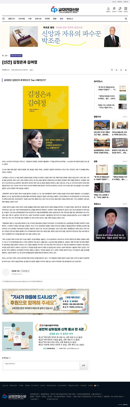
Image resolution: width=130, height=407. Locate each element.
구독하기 (114, 11)
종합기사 (11, 19)
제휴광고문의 (13, 385)
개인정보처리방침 (51, 385)
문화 (61, 19)
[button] (95, 225)
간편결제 (27, 385)
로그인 (114, 2)
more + (125, 116)
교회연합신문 (43, 399)
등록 (83, 365)
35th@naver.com (17, 274)
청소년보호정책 (62, 385)
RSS (97, 385)
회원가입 (119, 2)
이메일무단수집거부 (73, 385)
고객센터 (90, 385)
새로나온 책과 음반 (16, 55)
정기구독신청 (35, 385)
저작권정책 (83, 385)
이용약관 (42, 385)
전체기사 (126, 2)
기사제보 (120, 11)
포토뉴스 (70, 19)
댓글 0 (31, 70)
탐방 (54, 19)
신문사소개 (5, 385)
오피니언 (38, 19)
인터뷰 (47, 19)
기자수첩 (21, 19)
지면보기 (126, 11)
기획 (29, 19)
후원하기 (108, 11)
